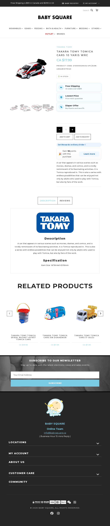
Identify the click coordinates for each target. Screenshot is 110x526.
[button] (82, 137)
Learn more (89, 154)
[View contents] (98, 443)
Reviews (65, 200)
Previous (9, 313)
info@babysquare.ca (55, 433)
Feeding (38, 28)
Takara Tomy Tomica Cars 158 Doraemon (55, 336)
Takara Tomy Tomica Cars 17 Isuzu (86, 336)
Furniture (70, 28)
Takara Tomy (64, 47)
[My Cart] (96, 10)
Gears (27, 28)
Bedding (83, 28)
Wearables (15, 28)
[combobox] (86, 10)
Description (48, 200)
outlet (49, 34)
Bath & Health (53, 28)
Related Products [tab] (55, 286)
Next (100, 313)
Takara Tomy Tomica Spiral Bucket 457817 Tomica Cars (23, 337)
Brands (61, 34)
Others (95, 28)
